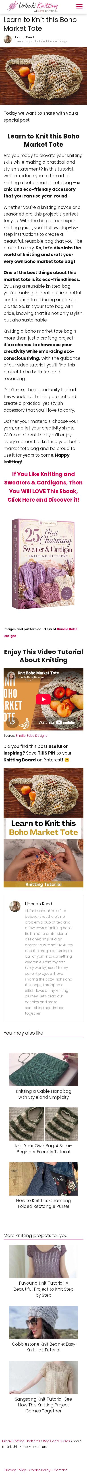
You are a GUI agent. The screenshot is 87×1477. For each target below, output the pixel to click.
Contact (60, 1470)
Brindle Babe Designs (31, 736)
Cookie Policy (39, 1470)
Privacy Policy (15, 1470)
